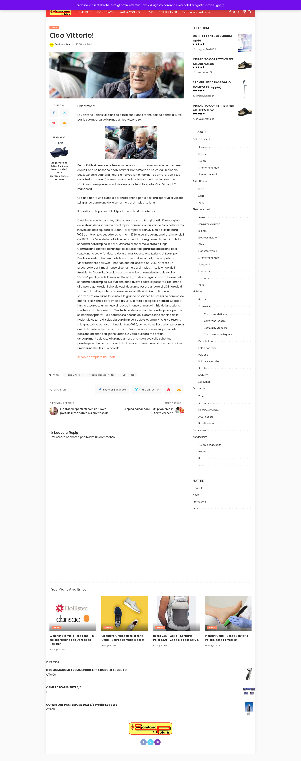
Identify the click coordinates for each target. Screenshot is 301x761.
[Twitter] (234, 12)
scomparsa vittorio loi (102, 375)
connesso (72, 437)
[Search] (249, 12)
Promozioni (199, 501)
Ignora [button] (219, 5)
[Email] (64, 123)
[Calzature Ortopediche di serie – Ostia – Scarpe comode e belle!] (124, 613)
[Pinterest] (53, 123)
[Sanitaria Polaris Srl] (60, 12)
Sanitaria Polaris (64, 44)
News (54, 27)
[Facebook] (229, 12)
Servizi (196, 508)
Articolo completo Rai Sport (96, 357)
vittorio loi (128, 375)
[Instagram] (238, 12)
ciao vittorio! (74, 375)
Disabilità (198, 488)
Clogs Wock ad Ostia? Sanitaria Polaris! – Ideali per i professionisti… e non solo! (59, 170)
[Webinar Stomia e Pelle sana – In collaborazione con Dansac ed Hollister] (72, 613)
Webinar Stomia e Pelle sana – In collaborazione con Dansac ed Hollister (71, 640)
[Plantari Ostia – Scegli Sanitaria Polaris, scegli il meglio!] (228, 613)
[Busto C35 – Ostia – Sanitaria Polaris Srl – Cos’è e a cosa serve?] (176, 613)
